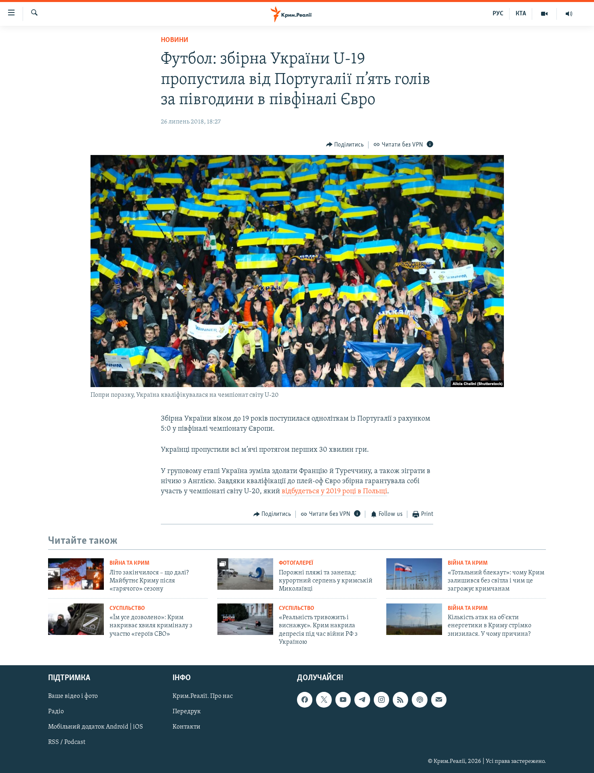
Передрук (187, 711)
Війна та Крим (130, 563)
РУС (498, 13)
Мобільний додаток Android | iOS (95, 727)
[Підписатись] (439, 699)
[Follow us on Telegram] (362, 699)
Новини (174, 40)
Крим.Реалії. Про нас (203, 696)
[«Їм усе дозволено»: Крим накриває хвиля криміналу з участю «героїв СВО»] (76, 619)
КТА (521, 13)
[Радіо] (569, 13)
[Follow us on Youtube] (343, 699)
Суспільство (127, 608)
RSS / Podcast (66, 742)
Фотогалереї (296, 563)
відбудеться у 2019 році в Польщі (334, 491)
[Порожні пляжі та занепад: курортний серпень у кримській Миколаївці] (245, 574)
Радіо (56, 711)
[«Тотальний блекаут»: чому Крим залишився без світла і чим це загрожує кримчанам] (414, 574)
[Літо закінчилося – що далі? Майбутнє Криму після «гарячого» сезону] (76, 574)
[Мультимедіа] (544, 13)
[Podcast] (419, 699)
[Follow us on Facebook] (304, 699)
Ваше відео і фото (73, 696)
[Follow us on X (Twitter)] (323, 699)
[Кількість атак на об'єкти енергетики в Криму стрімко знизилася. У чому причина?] (414, 619)
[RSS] (400, 699)
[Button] (345, 145)
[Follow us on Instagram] (381, 699)
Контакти (186, 727)
